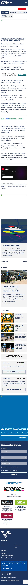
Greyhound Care (18, 545)
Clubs (16, 547)
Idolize (3, 82)
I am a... (3, 455)
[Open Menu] (26, 3)
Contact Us (3, 553)
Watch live (22, 9)
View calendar (5, 9)
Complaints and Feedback (7, 555)
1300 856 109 (7, 568)
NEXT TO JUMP (5, 12)
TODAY (20, 12)
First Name (4, 448)
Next (24, 261)
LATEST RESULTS (13, 12)
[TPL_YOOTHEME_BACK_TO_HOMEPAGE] (6, 3)
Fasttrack (3, 545)
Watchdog (3, 542)
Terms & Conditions (12, 577)
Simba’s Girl (5, 80)
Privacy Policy (15, 470)
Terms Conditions (14, 467)
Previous (4, 261)
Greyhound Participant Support (8, 557)
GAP (15, 542)
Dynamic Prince (6, 90)
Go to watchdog (13, 372)
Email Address (5, 461)
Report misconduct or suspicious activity (12, 562)
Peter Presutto (10, 69)
